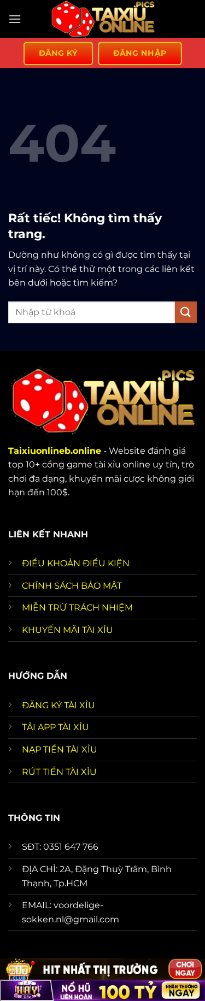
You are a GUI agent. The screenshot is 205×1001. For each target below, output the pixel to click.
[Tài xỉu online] (102, 19)
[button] (14, 18)
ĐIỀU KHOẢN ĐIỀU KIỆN (76, 563)
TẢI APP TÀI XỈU (55, 727)
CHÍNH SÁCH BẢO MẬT (72, 586)
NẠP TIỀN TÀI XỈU (59, 749)
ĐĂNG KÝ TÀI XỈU (58, 705)
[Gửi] (186, 312)
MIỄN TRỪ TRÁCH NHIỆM (77, 607)
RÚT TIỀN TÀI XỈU (59, 772)
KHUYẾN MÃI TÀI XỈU (67, 630)
